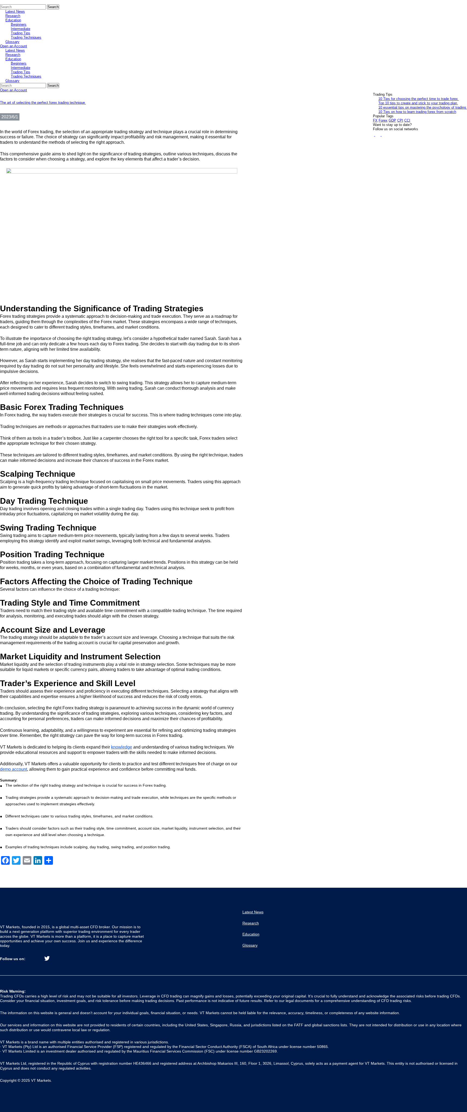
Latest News (15, 11)
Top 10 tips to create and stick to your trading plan (418, 103)
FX (375, 120)
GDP (392, 120)
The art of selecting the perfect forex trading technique (43, 103)
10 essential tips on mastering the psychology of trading (422, 107)
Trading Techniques (26, 37)
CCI (407, 120)
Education (13, 20)
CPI (400, 120)
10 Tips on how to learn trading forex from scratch (417, 112)
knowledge (121, 747)
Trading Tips (20, 33)
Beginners (18, 24)
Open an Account (13, 46)
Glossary (12, 42)
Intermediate (20, 29)
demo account (13, 769)
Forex (383, 120)
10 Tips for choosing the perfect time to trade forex (418, 99)
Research (12, 16)
